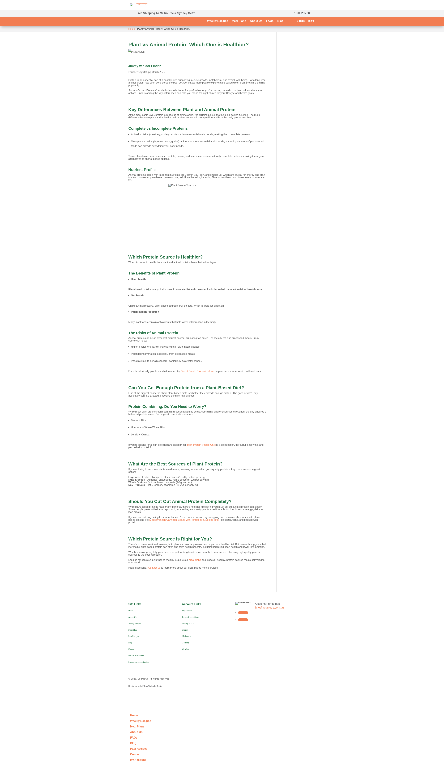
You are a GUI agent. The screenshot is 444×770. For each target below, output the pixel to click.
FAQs (270, 21)
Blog (280, 21)
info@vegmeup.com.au (269, 607)
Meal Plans (239, 21)
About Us (256, 21)
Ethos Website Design (152, 686)
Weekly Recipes (217, 21)
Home (131, 28)
